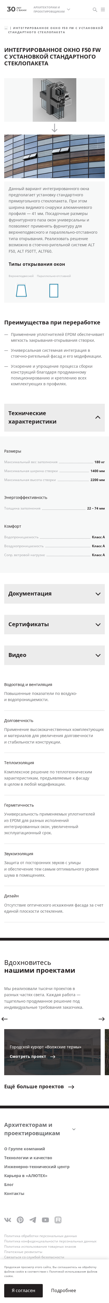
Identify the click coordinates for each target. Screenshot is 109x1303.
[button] (4, 1019)
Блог (9, 1185)
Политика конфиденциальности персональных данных (50, 1241)
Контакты (14, 1194)
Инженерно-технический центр (37, 1167)
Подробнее (63, 1290)
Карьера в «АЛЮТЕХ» (26, 1176)
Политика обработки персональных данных (40, 1236)
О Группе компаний (24, 1149)
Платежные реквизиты (23, 1251)
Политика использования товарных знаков (40, 1246)
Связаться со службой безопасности (34, 1257)
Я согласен (23, 1290)
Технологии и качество (28, 1158)
